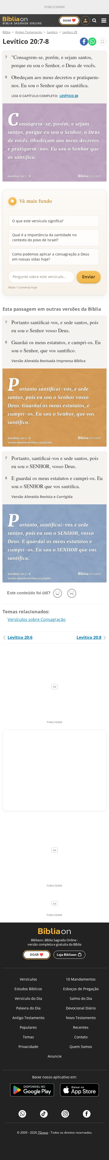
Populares (28, 1027)
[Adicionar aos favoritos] (102, 42)
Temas (28, 1037)
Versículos (28, 979)
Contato (80, 1037)
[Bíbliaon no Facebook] (86, 1114)
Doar (69, 20)
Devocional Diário (81, 1008)
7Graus (43, 1132)
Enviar (88, 277)
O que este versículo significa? (37, 220)
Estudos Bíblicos (28, 988)
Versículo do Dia (28, 998)
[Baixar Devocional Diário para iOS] (79, 1090)
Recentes (80, 1027)
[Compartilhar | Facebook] (84, 42)
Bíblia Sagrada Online (22, 23)
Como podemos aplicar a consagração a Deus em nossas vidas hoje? (50, 257)
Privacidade (28, 1046)
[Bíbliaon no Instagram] (65, 1114)
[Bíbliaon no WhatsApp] (22, 1114)
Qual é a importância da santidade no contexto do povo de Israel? (44, 237)
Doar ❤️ (36, 954)
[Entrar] (85, 20)
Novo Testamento (81, 1017)
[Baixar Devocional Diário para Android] (32, 1090)
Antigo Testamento (28, 1017)
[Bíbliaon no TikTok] (44, 1114)
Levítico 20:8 (89, 637)
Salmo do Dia (81, 998)
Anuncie (55, 1056)
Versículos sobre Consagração (37, 619)
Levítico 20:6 (20, 637)
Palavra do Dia (28, 1008)
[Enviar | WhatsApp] (92, 42)
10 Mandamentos (81, 979)
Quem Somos (80, 1046)
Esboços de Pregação (81, 988)
